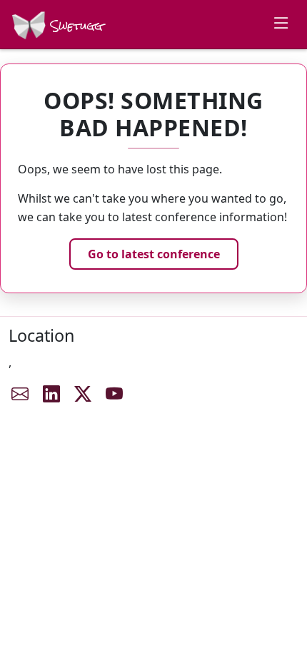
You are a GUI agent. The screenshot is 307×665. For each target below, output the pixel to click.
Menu (281, 23)
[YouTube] (114, 393)
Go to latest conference (154, 254)
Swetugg (74, 26)
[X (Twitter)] (82, 393)
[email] (20, 393)
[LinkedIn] (51, 393)
